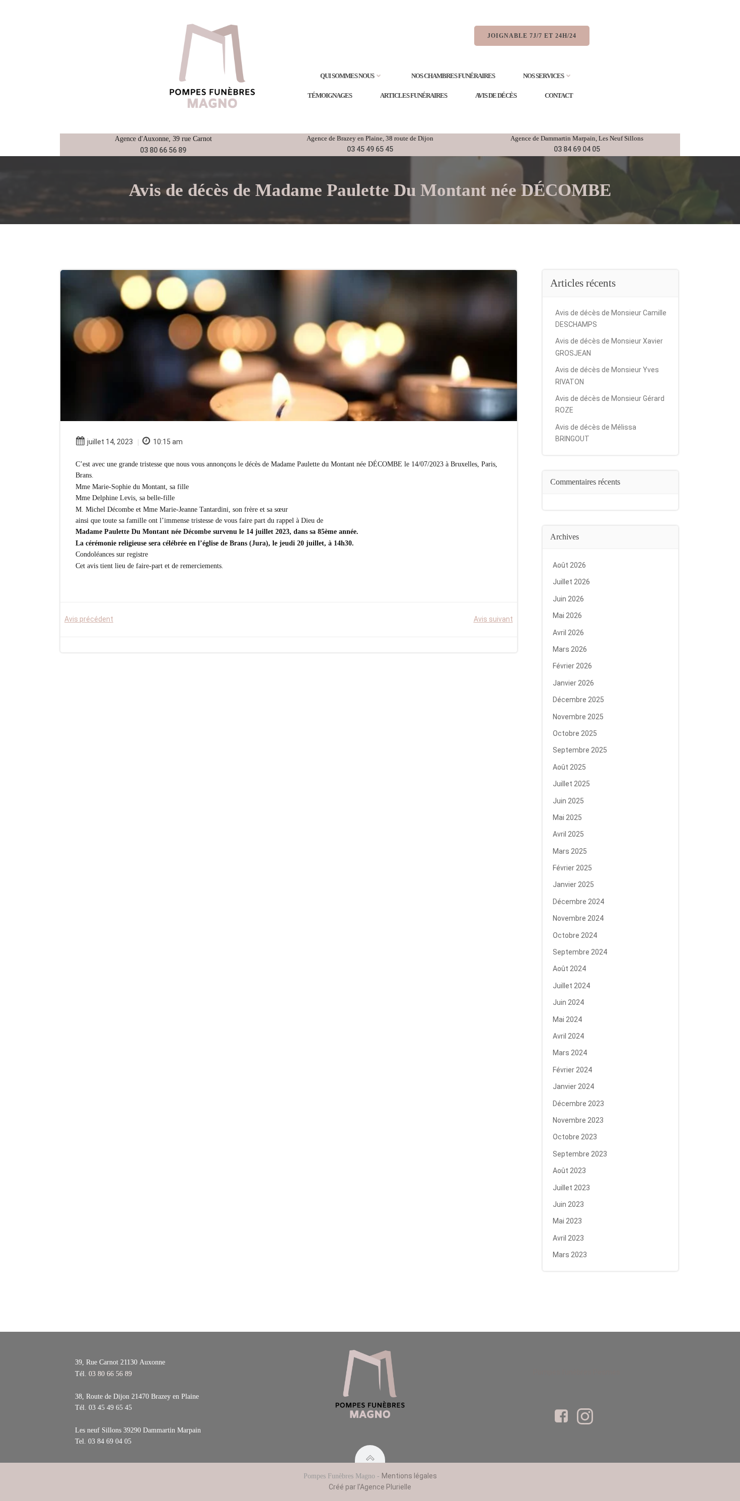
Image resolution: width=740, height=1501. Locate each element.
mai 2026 (567, 615)
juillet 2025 (571, 784)
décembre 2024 (578, 902)
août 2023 (569, 1171)
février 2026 (572, 666)
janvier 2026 (573, 683)
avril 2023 (568, 1238)
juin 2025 (568, 801)
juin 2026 (568, 599)
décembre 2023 (578, 1104)
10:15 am (168, 442)
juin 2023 (568, 1204)
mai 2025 (567, 817)
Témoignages (330, 95)
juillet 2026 (571, 582)
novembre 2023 (578, 1120)
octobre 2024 (575, 935)
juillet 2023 (571, 1188)
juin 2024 (568, 1002)
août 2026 (569, 565)
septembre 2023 (580, 1154)
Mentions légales (409, 1476)
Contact (559, 95)
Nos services (543, 76)
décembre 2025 (578, 700)
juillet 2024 (571, 986)
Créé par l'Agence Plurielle (370, 1487)
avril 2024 (568, 1036)
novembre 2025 (578, 717)
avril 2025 (568, 834)
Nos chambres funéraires (453, 76)
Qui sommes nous (347, 76)
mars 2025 (570, 851)
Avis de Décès (495, 95)
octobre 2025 (575, 733)
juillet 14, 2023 (110, 442)
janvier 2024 (573, 1086)
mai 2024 (567, 1019)
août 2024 (569, 969)
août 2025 (569, 767)
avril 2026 (568, 633)
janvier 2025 (573, 884)
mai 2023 (567, 1221)
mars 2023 (570, 1255)
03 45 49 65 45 (370, 149)
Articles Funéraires (413, 95)
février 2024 (572, 1070)
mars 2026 (570, 649)
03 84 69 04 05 (577, 149)
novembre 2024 (578, 918)
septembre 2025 (580, 750)
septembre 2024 (580, 952)
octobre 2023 (575, 1137)
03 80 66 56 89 (163, 150)
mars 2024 (570, 1053)
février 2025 (572, 868)
